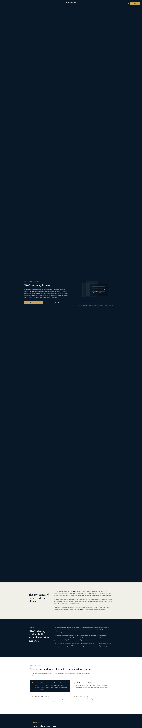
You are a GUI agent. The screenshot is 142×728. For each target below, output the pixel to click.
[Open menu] (4, 4)
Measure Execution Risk (53, 303)
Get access (135, 3)
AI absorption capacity (74, 640)
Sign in (127, 3)
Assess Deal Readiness (32, 303)
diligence (72, 591)
